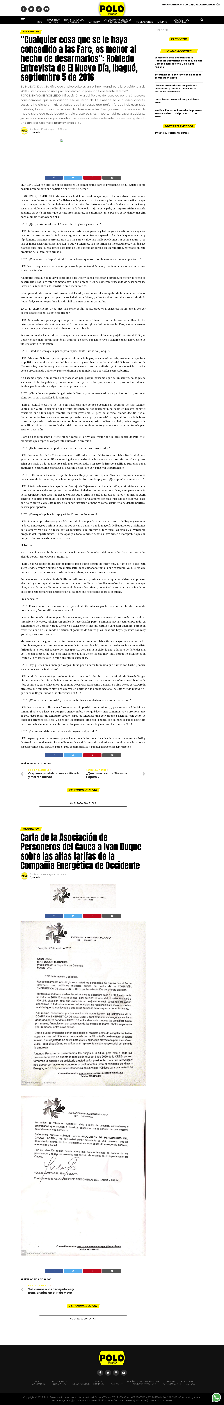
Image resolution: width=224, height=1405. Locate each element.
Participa (94, 22)
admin (37, 132)
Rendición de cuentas (180, 20)
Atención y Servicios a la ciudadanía (118, 20)
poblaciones (144, 22)
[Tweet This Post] (73, 178)
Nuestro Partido (53, 20)
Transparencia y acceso (74, 20)
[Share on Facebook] (54, 178)
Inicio (38, 22)
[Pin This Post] (92, 178)
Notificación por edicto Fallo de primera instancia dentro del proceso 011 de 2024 (178, 113)
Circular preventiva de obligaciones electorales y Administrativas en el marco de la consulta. (176, 88)
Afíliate (162, 22)
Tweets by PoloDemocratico (172, 133)
